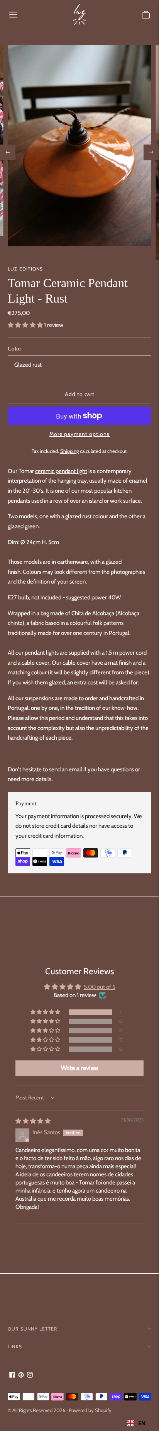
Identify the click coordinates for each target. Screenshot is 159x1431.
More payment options (79, 433)
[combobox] (136, 1423)
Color (14, 348)
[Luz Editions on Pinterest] (21, 1375)
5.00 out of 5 (99, 986)
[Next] (151, 152)
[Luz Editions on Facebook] (12, 1375)
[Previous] (7, 152)
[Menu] (13, 14)
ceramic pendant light (61, 471)
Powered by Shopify (90, 1410)
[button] (26, 325)
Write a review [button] (79, 1068)
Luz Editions (25, 269)
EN (141, 1423)
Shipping (69, 451)
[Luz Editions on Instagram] (30, 1375)
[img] (33, 1121)
